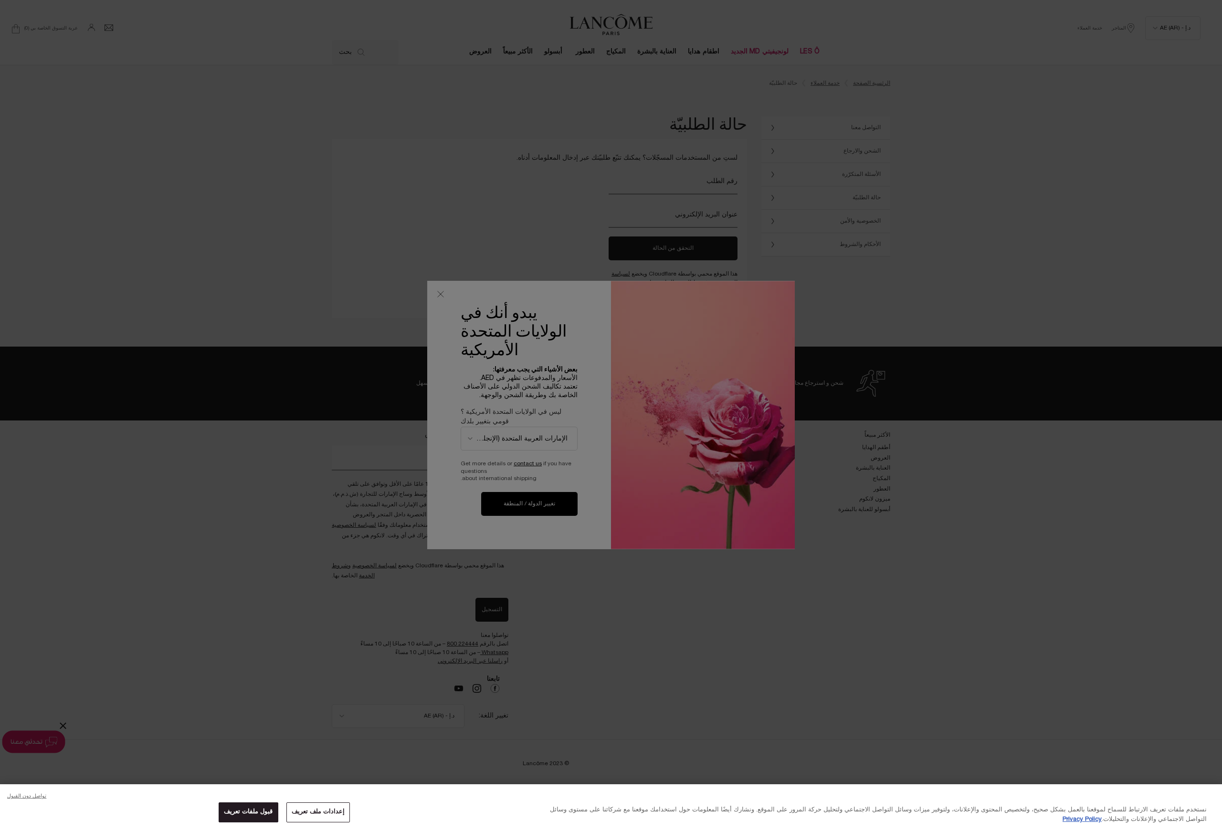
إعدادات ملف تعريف (318, 812)
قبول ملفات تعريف (248, 812)
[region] (611, 807)
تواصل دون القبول (26, 796)
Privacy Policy (1082, 819)
